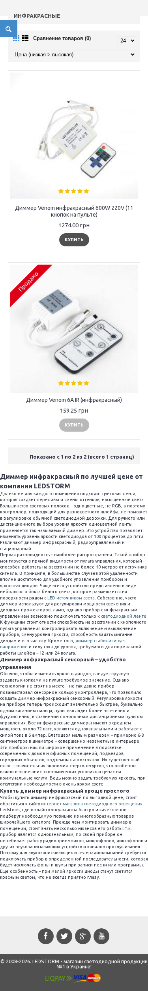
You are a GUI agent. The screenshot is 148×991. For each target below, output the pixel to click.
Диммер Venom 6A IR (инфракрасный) (74, 400)
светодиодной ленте (123, 616)
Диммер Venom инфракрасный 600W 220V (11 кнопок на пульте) (74, 211)
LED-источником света (71, 597)
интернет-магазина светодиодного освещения (91, 803)
